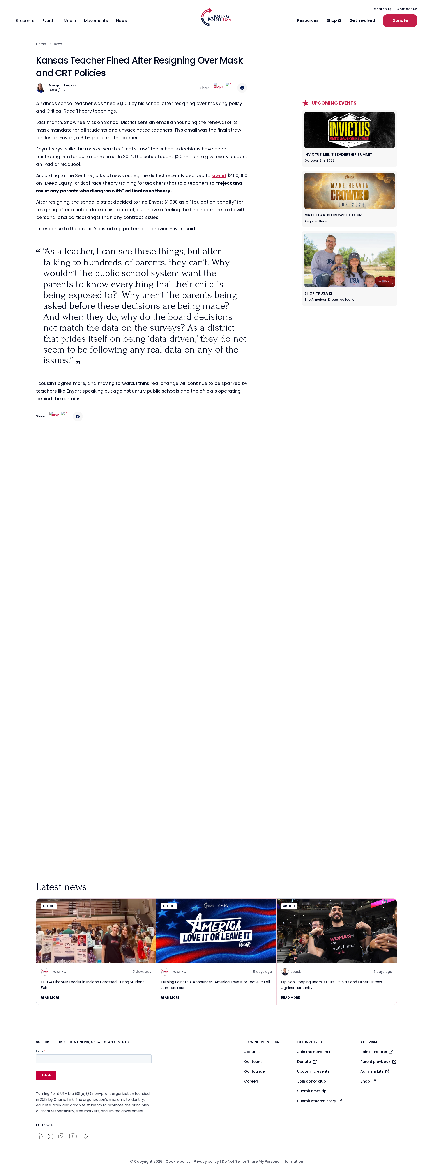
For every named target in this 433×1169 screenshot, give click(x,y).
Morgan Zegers (62, 85)
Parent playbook (375, 1061)
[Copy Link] (219, 88)
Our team (253, 1061)
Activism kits (372, 1071)
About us (252, 1051)
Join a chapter (373, 1051)
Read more (50, 997)
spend (219, 175)
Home (41, 44)
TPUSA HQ (58, 971)
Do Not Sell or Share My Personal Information (262, 1161)
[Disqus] (142, 514)
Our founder (255, 1071)
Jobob (296, 971)
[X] (230, 88)
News (58, 44)
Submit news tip (312, 1091)
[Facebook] (242, 88)
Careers (251, 1081)
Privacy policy (206, 1161)
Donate (400, 20)
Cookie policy (178, 1161)
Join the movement (315, 1051)
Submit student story (316, 1100)
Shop (365, 1081)
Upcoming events (313, 1071)
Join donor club (311, 1081)
